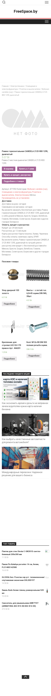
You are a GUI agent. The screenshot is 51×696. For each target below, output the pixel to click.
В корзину (8, 169)
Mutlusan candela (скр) (37, 189)
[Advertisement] (25, 54)
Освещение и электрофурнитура (16, 192)
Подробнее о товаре (14, 181)
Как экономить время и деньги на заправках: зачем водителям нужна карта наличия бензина (25, 406)
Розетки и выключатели (29, 89)
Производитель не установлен (15, 198)
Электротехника (17, 86)
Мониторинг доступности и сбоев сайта (20, 688)
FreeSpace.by (25, 11)
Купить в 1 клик (26, 169)
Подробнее (9, 304)
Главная (5, 86)
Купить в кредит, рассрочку (17, 175)
